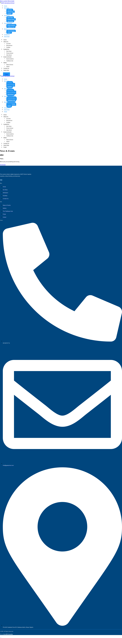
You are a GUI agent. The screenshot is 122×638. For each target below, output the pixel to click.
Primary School (11, 19)
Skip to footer (11, 1)
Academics (7, 15)
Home (5, 6)
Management (10, 11)
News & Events (11, 31)
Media (5, 29)
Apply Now (7, 36)
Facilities (8, 47)
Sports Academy (11, 25)
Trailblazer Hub (10, 27)
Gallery (8, 66)
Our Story (9, 9)
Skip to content (3, 1)
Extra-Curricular (8, 23)
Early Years (10, 17)
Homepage (3, 164)
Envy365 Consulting (8, 634)
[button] (1, 637)
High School (9, 55)
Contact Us (6, 68)
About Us (6, 8)
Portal (5, 111)
